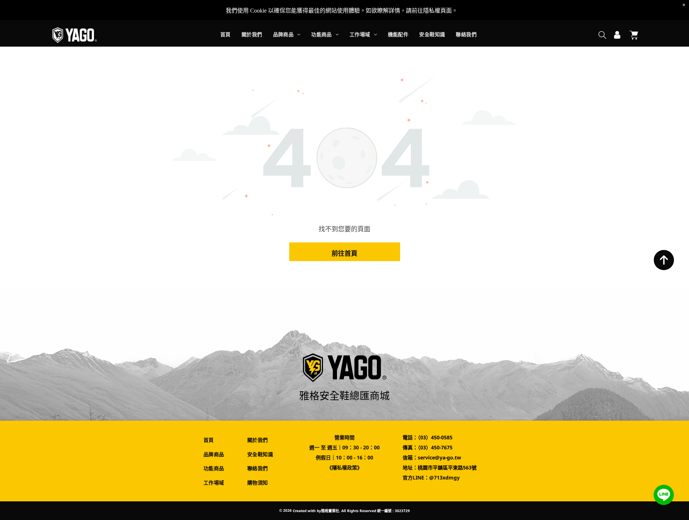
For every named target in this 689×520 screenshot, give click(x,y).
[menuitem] (225, 35)
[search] (602, 36)
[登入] (617, 35)
